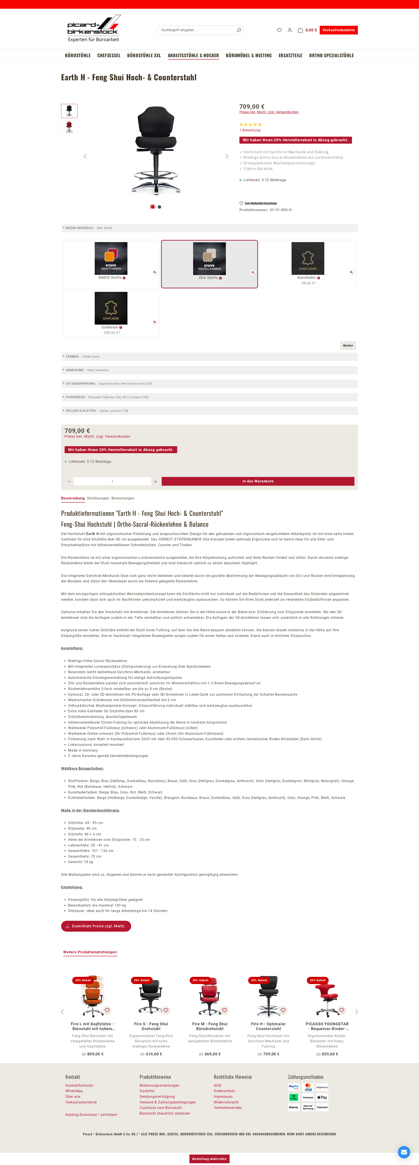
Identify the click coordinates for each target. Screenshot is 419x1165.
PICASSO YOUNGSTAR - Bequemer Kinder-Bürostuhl (327, 1026)
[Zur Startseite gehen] (94, 29)
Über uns (72, 1096)
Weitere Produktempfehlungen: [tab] (90, 952)
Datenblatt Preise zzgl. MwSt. (98, 926)
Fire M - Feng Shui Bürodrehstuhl (209, 1026)
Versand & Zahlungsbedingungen (168, 1102)
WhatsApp (74, 1091)
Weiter (348, 345)
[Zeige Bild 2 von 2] (159, 207)
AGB (217, 1085)
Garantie (147, 1091)
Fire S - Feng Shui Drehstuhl (151, 1026)
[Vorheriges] (85, 156)
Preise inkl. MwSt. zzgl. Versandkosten (269, 112)
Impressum (223, 1096)
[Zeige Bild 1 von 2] (153, 207)
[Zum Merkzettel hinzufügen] (107, 1010)
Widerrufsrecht (226, 1102)
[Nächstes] (227, 156)
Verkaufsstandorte (339, 30)
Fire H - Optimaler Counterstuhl (268, 1026)
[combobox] (195, 30)
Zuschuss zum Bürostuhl (161, 1108)
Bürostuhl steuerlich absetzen (165, 1113)
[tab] (73, 498)
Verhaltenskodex (228, 1108)
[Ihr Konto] (290, 30)
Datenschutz (224, 1091)
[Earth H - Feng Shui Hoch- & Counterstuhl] (156, 151)
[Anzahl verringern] (69, 481)
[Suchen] (239, 30)
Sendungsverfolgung (157, 1096)
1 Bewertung (250, 130)
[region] (146, 156)
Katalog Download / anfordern (91, 1115)
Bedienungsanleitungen (160, 1085)
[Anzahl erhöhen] (155, 481)
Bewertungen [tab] (123, 498)
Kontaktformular (79, 1085)
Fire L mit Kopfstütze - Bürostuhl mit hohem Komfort (92, 1026)
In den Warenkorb (258, 481)
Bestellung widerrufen (209, 1159)
